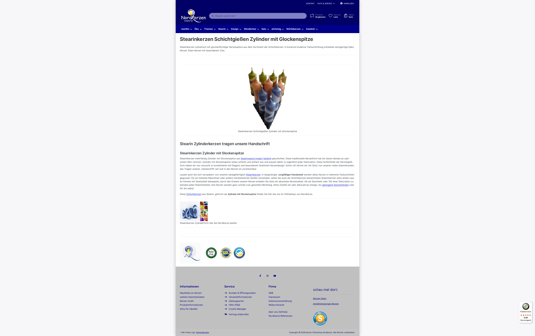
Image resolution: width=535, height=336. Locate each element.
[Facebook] (260, 276)
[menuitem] (186, 29)
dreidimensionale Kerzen (326, 303)
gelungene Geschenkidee (335, 185)
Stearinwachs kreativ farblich (256, 158)
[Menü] (530, 303)
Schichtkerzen (193, 194)
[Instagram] (267, 276)
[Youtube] (275, 276)
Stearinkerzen (253, 174)
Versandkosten (202, 332)
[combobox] (258, 16)
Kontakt (310, 3)
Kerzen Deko (319, 298)
